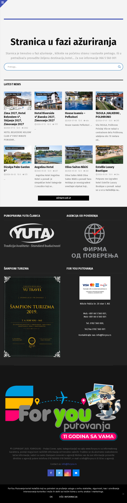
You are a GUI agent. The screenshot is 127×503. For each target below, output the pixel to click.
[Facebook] (51, 472)
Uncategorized (42, 148)
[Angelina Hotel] (48, 154)
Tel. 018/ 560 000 (94, 323)
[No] (123, 493)
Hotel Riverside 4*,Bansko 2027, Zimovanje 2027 (45, 116)
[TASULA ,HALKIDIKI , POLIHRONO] (109, 101)
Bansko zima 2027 (13, 94)
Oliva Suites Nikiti (76, 167)
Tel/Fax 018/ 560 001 (95, 329)
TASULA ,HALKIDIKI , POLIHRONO (108, 114)
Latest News (12, 84)
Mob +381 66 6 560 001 (95, 316)
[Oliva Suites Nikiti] (79, 154)
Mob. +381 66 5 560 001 (94, 313)
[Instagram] (67, 472)
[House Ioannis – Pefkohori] (79, 101)
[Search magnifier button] (119, 67)
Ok (51, 497)
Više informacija (68, 497)
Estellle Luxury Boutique (105, 168)
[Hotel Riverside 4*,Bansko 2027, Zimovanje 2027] (48, 101)
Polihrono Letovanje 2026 (108, 94)
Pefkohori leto (73, 94)
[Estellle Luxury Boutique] (109, 154)
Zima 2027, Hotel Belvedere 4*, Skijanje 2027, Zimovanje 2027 (14, 118)
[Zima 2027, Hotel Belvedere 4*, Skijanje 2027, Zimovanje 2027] (17, 101)
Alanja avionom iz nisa (15, 148)
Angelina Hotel (44, 167)
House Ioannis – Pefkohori (75, 114)
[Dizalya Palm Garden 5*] (17, 154)
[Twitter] (59, 472)
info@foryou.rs (103, 335)
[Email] (76, 472)
